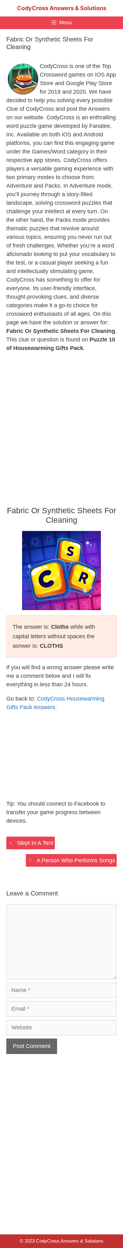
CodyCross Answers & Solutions (61, 8)
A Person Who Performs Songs (76, 860)
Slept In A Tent (35, 843)
